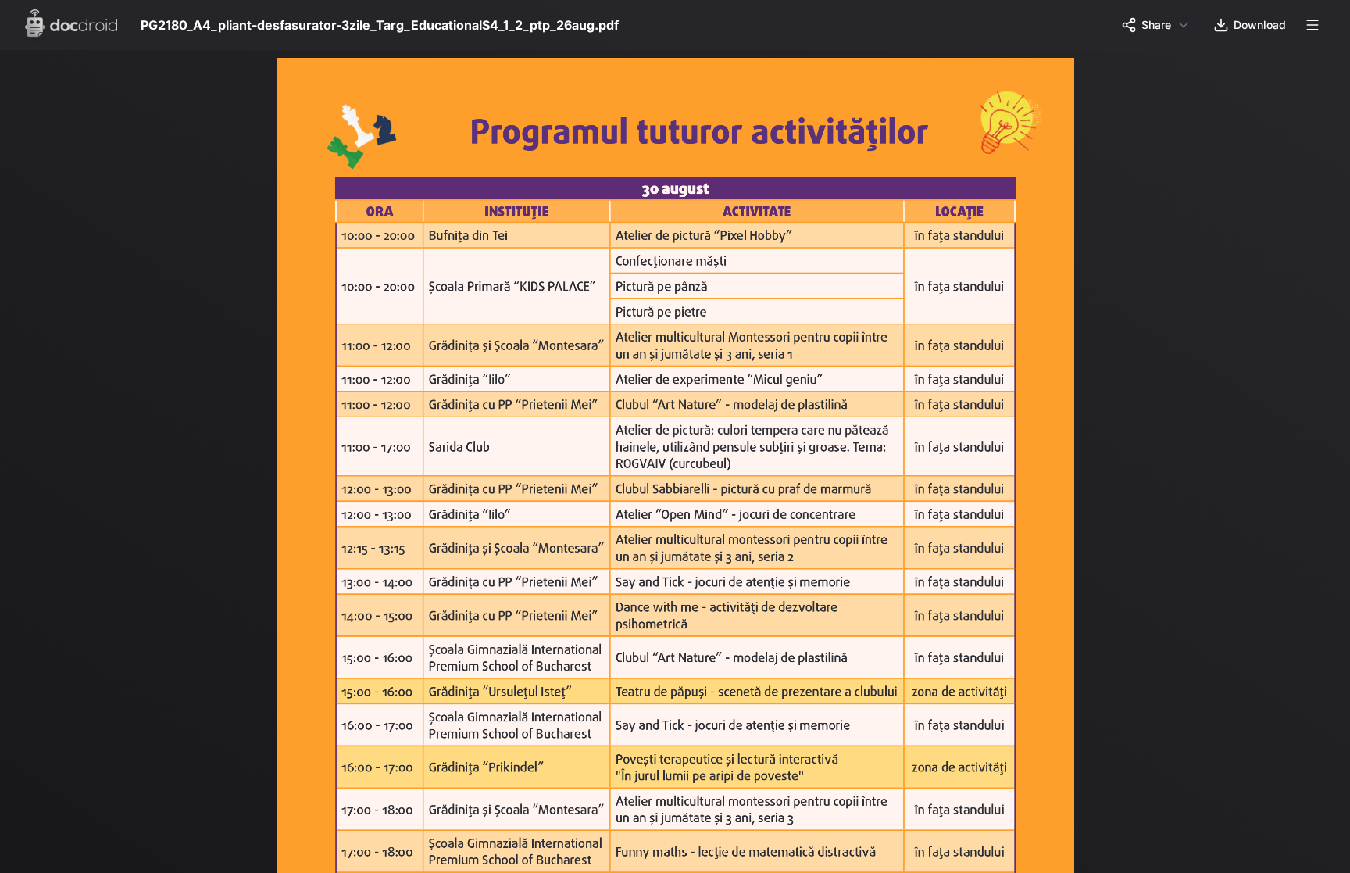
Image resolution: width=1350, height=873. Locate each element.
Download (1260, 24)
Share (1156, 24)
